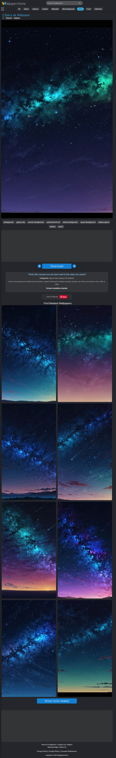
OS (66, 278)
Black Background (68, 9)
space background (88, 222)
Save (64, 297)
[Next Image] (74, 266)
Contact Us (62, 745)
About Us (62, 747)
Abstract (35, 9)
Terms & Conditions (48, 745)
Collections (98, 9)
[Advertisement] (57, 246)
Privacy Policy (42, 751)
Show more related (57, 701)
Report (69, 745)
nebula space (103, 222)
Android (71, 278)
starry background (70, 222)
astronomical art (53, 222)
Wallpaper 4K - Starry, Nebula (13, 4)
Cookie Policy (54, 751)
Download (57, 266)
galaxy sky (20, 222)
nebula (52, 227)
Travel (89, 9)
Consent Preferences (69, 751)
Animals (45, 9)
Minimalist (55, 9)
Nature (26, 9)
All (19, 9)
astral (60, 227)
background (8, 222)
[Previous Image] (39, 266)
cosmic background (36, 222)
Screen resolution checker (57, 288)
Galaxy (17, 18)
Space (80, 9)
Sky (56, 278)
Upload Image (52, 747)
